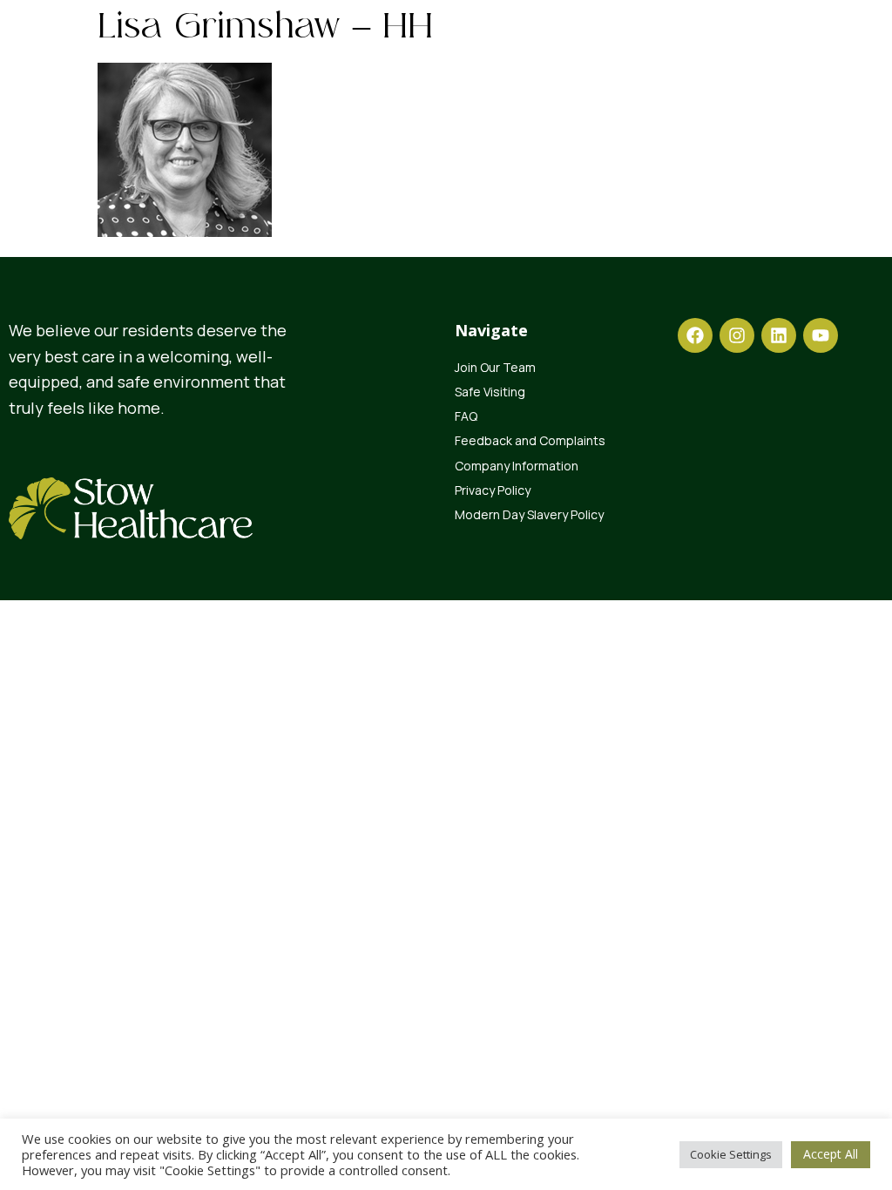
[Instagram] (737, 335)
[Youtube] (820, 335)
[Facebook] (695, 335)
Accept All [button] (830, 1154)
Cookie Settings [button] (731, 1154)
